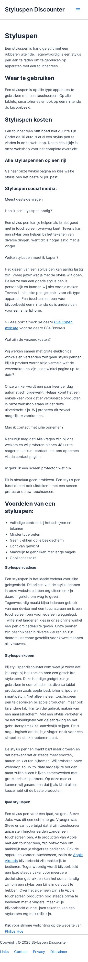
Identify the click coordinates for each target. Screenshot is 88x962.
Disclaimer (58, 952)
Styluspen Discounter (35, 9)
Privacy (39, 952)
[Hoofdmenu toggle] (78, 10)
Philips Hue (14, 931)
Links (4, 952)
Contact (21, 952)
